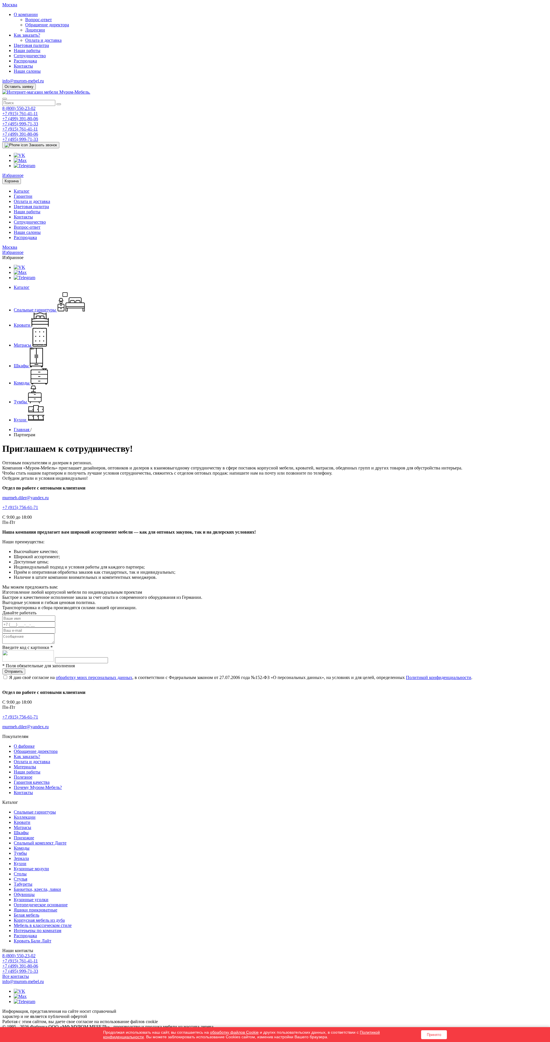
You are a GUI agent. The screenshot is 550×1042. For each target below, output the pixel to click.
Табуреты (23, 884)
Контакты (23, 66)
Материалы (25, 766)
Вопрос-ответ (38, 19)
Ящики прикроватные (35, 909)
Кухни (20, 863)
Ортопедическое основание (41, 904)
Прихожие (24, 837)
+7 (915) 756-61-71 (20, 507)
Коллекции (25, 817)
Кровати (22, 822)
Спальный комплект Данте (40, 842)
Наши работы (27, 50)
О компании (26, 14)
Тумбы (20, 853)
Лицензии (35, 29)
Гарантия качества (32, 782)
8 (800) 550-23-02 (19, 108)
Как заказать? (27, 35)
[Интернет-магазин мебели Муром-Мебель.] (46, 92)
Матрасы (22, 827)
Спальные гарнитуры (35, 812)
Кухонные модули (31, 868)
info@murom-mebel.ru (23, 80)
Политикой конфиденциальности (438, 677)
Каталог (22, 191)
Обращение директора (47, 24)
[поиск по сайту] (58, 104)
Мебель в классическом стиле (43, 925)
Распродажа (25, 60)
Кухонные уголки (31, 899)
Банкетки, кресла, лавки (37, 889)
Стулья (20, 879)
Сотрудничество (30, 55)
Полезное (23, 777)
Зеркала (21, 858)
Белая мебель (26, 915)
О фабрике (24, 746)
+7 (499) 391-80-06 (20, 118)
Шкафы (21, 832)
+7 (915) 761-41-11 (20, 113)
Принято (434, 1035)
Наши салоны (27, 71)
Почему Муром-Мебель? (38, 787)
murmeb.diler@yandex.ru (25, 497)
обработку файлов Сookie (234, 1032)
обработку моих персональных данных (94, 677)
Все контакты (15, 976)
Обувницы (24, 894)
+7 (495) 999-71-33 (20, 123)
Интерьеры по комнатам (37, 930)
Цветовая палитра (31, 45)
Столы (20, 873)
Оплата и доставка (43, 40)
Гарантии (23, 196)
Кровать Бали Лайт (32, 940)
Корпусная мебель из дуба (39, 920)
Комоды (22, 848)
